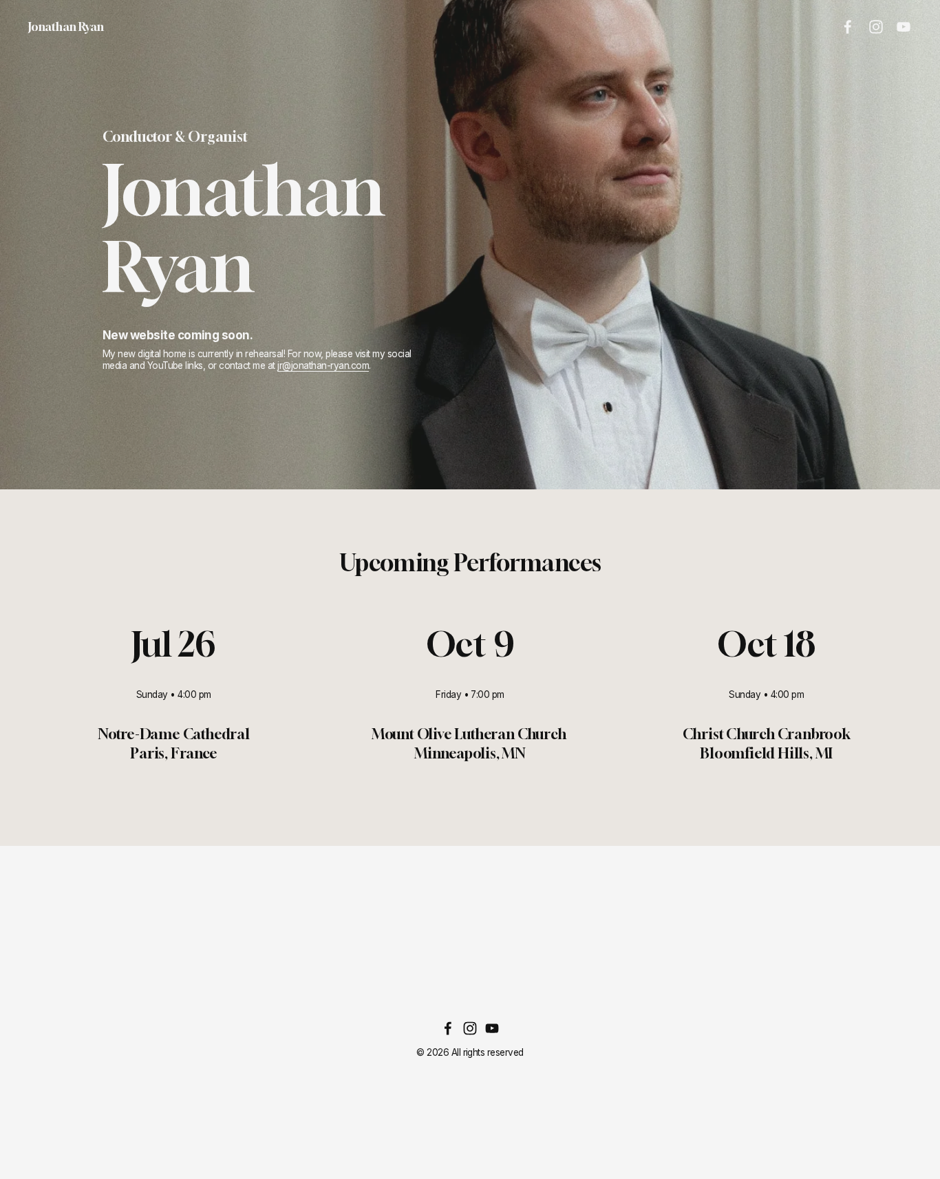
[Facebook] (848, 27)
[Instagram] (876, 27)
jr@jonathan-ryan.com (323, 365)
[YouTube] (903, 27)
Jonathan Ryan (66, 26)
